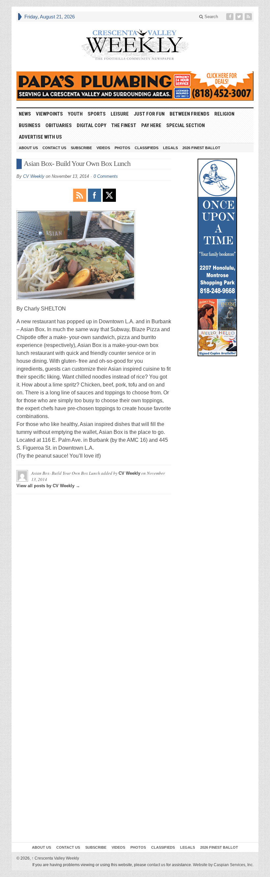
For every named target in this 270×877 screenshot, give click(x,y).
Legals (170, 148)
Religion (224, 114)
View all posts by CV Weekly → (48, 485)
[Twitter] (239, 16)
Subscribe (81, 148)
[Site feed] (249, 16)
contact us (156, 865)
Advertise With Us (40, 137)
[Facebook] (230, 16)
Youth (75, 114)
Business (29, 125)
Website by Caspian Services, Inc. (223, 865)
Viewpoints (49, 114)
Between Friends (189, 114)
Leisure (120, 114)
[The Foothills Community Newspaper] (135, 45)
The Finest (123, 125)
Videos (103, 148)
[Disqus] (93, 581)
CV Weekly (33, 176)
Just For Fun (149, 114)
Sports (97, 114)
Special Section (185, 125)
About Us (28, 148)
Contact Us (54, 148)
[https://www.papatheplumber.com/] (135, 86)
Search (210, 16)
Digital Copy (91, 125)
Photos (122, 148)
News (25, 114)
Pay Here (151, 125)
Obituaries (58, 125)
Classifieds (146, 148)
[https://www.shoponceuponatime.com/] (217, 257)
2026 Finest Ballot (201, 148)
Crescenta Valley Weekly (55, 858)
